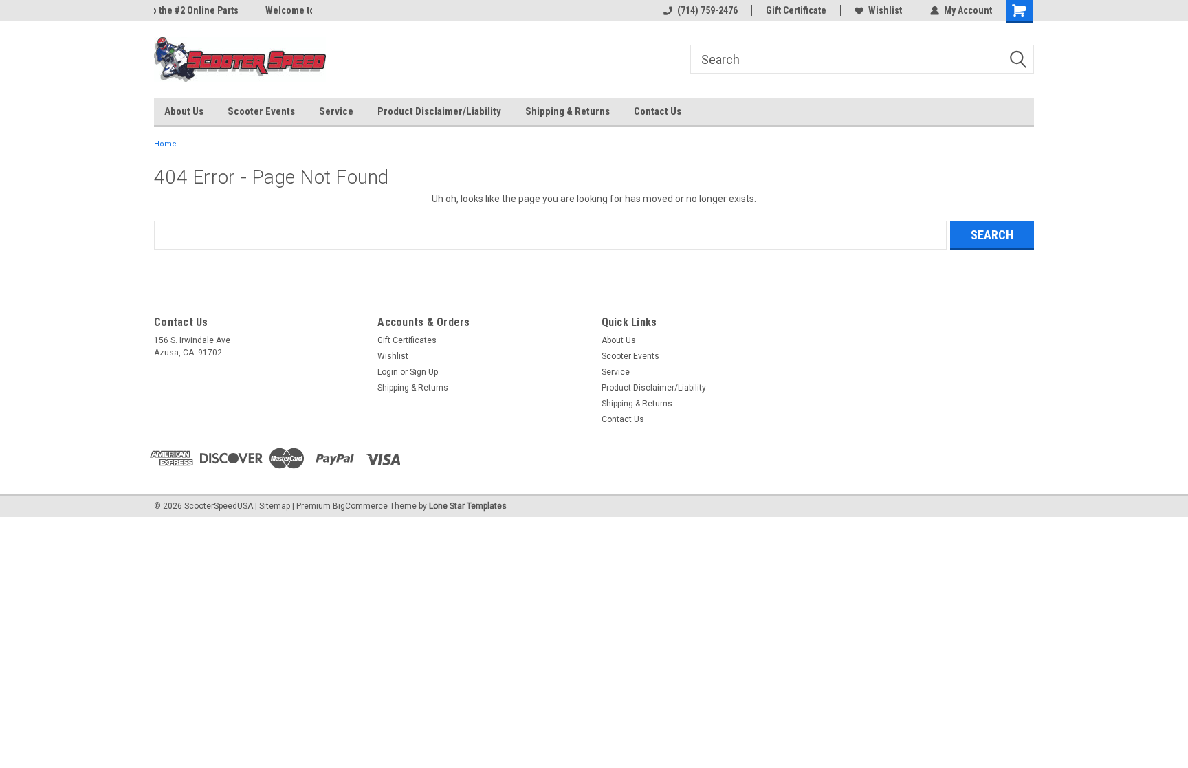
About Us (184, 111)
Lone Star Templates (468, 506)
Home (165, 144)
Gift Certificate (796, 10)
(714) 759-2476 (707, 10)
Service (336, 111)
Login (387, 372)
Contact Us (657, 111)
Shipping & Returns (567, 111)
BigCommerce (360, 506)
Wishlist (885, 10)
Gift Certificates (407, 340)
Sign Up (424, 372)
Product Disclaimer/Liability (439, 111)
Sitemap (274, 506)
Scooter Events (261, 111)
